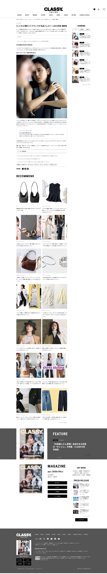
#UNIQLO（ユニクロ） (77, 474)
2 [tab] (58, 457)
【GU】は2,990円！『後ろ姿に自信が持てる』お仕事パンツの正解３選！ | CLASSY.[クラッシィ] (54, 418)
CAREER (66, 15)
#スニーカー (86, 472)
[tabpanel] (53, 443)
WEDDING (35, 15)
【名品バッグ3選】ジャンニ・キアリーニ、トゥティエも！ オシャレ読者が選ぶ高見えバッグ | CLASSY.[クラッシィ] (28, 279)
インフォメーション (39, 543)
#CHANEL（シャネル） (53, 164)
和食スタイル (63, 551)
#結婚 (81, 472)
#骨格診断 (88, 474)
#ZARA (83, 474)
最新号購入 (57, 482)
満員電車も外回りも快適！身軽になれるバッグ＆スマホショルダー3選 (28, 209)
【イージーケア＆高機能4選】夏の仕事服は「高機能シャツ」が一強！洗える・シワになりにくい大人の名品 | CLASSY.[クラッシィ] (85, 71)
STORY (46, 551)
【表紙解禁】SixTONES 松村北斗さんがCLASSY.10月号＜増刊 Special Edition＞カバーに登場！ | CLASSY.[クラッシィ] (85, 45)
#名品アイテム (24, 164)
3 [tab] (60, 457)
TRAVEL (58, 15)
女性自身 (68, 551)
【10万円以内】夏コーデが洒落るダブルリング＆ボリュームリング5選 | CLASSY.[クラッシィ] (54, 278)
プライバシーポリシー (31, 568)
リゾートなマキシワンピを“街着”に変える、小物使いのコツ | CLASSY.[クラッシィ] (28, 349)
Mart (53, 551)
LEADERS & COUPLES (85, 15)
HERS (50, 551)
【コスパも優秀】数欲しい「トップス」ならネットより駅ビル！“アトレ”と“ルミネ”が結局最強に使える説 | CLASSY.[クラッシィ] (54, 210)
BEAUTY (27, 15)
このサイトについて (21, 568)
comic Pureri (85, 551)
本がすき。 (45, 552)
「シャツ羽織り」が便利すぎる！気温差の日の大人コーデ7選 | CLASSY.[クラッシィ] (28, 313)
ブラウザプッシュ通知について (52, 544)
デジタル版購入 (57, 496)
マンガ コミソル (38, 552)
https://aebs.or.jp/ (44, 559)
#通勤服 (80, 470)
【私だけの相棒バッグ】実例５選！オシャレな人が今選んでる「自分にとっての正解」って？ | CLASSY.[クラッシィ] (28, 383)
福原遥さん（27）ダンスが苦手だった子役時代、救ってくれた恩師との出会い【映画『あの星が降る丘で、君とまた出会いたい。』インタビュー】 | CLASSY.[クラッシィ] (85, 36)
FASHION (19, 15)
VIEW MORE (81, 519)
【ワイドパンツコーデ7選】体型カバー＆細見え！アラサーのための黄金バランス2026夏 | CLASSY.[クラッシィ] (54, 244)
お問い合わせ (66, 543)
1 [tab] (57, 457)
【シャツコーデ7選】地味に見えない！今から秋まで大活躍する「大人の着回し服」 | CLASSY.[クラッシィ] (54, 382)
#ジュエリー (46, 164)
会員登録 (45, 543)
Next (89, 455)
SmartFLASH (74, 551)
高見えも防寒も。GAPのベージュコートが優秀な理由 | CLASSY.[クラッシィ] (54, 349)
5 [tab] (63, 457)
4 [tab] (61, 457)
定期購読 (57, 491)
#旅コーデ (76, 472)
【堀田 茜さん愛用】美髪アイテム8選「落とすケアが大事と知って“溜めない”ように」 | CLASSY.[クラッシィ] (85, 54)
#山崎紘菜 (18, 164)
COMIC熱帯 (80, 551)
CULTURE (43, 15)
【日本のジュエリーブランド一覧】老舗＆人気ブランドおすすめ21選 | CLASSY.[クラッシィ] (28, 244)
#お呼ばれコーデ (86, 470)
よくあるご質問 (59, 543)
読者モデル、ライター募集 (40, 544)
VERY (43, 551)
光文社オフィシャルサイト (75, 543)
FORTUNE (73, 15)
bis (59, 551)
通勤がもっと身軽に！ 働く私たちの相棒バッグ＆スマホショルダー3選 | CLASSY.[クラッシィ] (85, 80)
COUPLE (51, 15)
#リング (41, 164)
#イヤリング (36, 164)
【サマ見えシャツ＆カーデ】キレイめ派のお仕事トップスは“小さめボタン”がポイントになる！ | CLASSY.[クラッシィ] (54, 314)
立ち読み (57, 487)
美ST (56, 551)
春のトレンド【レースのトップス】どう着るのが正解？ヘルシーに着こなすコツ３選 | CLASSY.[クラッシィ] (28, 418)
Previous (86, 455)
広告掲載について (52, 543)
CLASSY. (39, 551)
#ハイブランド (30, 164)
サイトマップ (39, 568)
